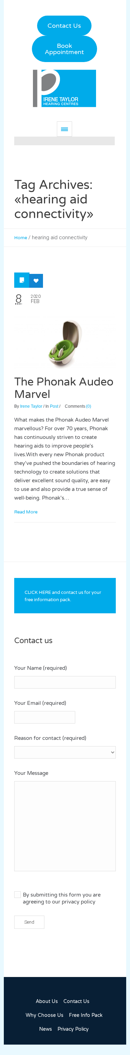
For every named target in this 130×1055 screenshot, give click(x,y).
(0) (88, 406)
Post (54, 406)
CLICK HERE (38, 592)
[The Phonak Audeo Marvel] (65, 340)
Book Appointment (64, 49)
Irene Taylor (31, 406)
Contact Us (64, 25)
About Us (47, 1001)
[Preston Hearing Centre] (64, 88)
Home (20, 238)
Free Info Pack (86, 1015)
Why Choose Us (44, 1015)
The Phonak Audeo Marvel (63, 388)
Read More (25, 512)
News (45, 1029)
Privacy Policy (73, 1029)
